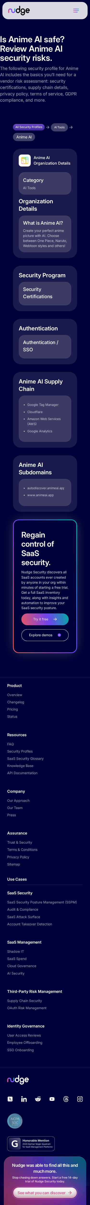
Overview (14, 695)
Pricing (12, 709)
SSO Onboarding (20, 1050)
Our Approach (18, 800)
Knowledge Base (20, 766)
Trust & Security (19, 842)
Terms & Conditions (22, 849)
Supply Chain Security (24, 1001)
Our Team (15, 808)
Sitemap (13, 864)
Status (12, 716)
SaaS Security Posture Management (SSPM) (42, 902)
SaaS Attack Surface (23, 917)
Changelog (15, 702)
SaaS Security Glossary (25, 758)
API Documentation (22, 773)
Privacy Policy (18, 857)
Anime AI (24, 137)
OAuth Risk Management (27, 1008)
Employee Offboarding (24, 1042)
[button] (76, 10)
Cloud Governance (21, 966)
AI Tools (59, 127)
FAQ (10, 744)
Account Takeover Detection (29, 924)
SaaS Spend (17, 959)
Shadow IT (15, 951)
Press (11, 815)
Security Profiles (20, 751)
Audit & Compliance (22, 909)
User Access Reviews (24, 1035)
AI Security (15, 973)
